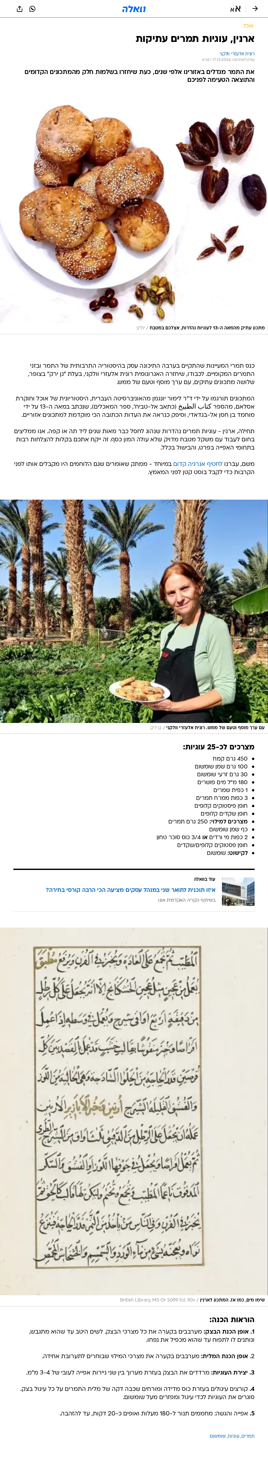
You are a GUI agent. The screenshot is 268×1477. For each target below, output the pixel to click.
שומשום (218, 1436)
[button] (235, 9)
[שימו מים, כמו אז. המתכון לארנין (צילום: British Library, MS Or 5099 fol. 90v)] (134, 1117)
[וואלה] (134, 9)
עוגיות (234, 1436)
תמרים (248, 1436)
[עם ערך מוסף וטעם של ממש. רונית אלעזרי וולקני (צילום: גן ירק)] (134, 617)
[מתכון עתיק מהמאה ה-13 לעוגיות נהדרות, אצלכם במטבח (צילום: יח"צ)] (134, 213)
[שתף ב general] (19, 8)
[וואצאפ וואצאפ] (32, 9)
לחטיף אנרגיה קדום (198, 464)
